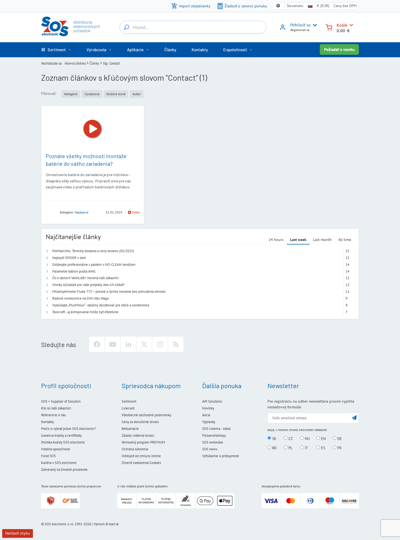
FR (338, 447)
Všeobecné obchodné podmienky (146, 415)
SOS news (209, 449)
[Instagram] (160, 344)
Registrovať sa (299, 30)
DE (339, 438)
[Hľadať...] (126, 27)
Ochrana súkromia (135, 449)
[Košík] (329, 27)
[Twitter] (144, 344)
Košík (342, 25)
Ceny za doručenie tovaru (140, 422)
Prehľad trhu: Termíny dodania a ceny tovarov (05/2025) (93, 251)
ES (322, 447)
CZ (290, 438)
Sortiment (129, 401)
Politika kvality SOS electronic (63, 442)
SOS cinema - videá (216, 428)
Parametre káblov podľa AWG (74, 271)
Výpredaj (208, 422)
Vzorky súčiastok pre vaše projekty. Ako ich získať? (88, 284)
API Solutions (212, 401)
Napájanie (81, 212)
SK (273, 438)
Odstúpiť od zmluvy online (141, 456)
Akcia (206, 415)
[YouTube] (112, 344)
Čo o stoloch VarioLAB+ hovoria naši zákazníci (85, 278)
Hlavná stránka (75, 63)
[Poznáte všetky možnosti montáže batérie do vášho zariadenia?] (93, 129)
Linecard (128, 408)
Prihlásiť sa (300, 25)
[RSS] (175, 344)
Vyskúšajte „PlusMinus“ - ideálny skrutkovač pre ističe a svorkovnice (100, 305)
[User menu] (313, 25)
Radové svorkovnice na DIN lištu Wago (80, 298)
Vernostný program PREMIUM (143, 442)
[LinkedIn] (128, 344)
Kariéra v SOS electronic (59, 462)
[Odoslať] (354, 417)
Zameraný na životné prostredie (64, 469)
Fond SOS (48, 456)
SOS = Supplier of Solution (61, 401)
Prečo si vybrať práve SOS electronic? (68, 428)
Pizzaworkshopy (214, 435)
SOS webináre (212, 442)
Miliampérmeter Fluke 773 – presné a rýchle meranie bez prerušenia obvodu (109, 291)
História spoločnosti (55, 449)
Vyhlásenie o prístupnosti (220, 456)
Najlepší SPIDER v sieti (69, 257)
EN (323, 438)
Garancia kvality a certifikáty (61, 435)
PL (290, 447)
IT (306, 447)
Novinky (208, 408)
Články (94, 63)
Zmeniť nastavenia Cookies (141, 462)
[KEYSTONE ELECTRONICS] (51, 212)
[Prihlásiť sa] (282, 29)
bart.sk (114, 524)
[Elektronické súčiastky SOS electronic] (70, 26)
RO (274, 447)
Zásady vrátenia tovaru (138, 435)
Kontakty (47, 422)
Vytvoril (99, 524)
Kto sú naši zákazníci (56, 408)
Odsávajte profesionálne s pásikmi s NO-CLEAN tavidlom (94, 264)
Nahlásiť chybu (17, 533)
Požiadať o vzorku (339, 49)
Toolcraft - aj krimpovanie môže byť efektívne (85, 312)
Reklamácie (130, 428)
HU (307, 438)
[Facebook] (96, 344)
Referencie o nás (53, 415)
